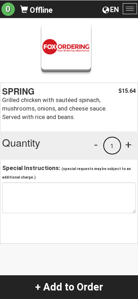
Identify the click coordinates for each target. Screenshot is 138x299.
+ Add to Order (69, 287)
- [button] (96, 144)
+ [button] (128, 144)
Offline (40, 10)
